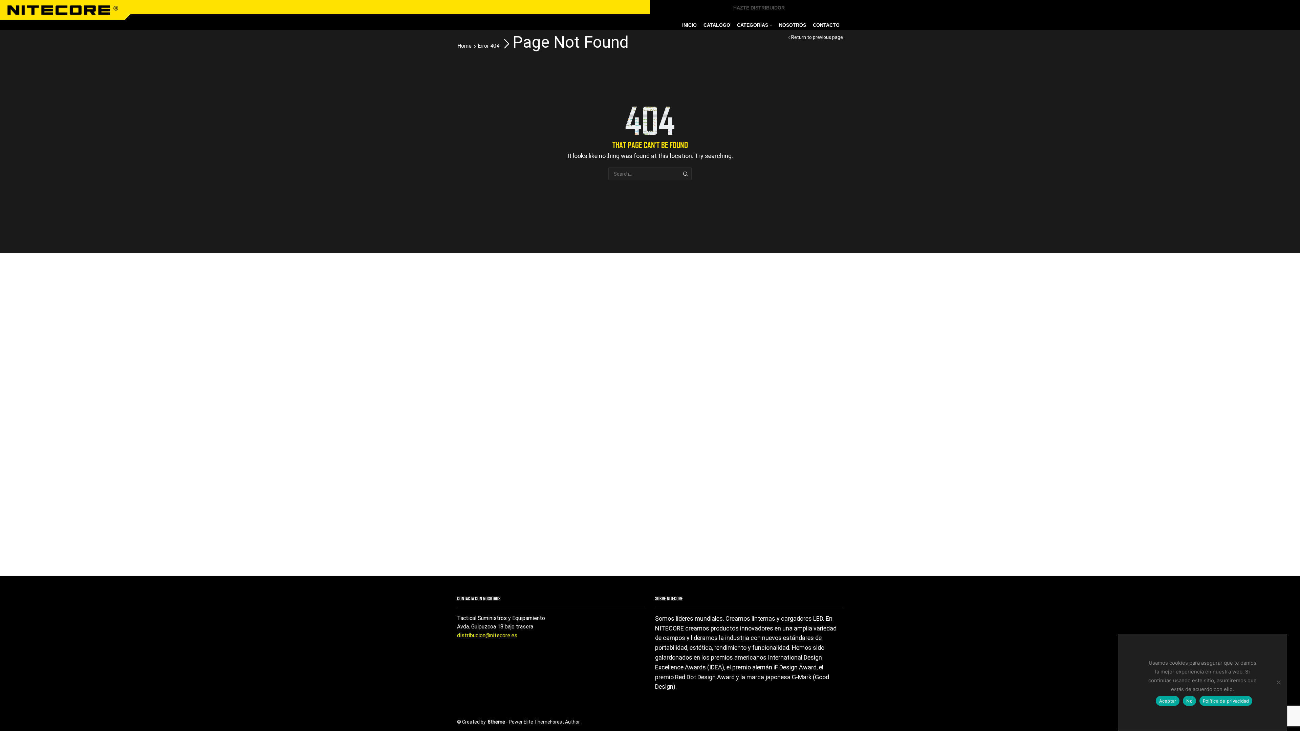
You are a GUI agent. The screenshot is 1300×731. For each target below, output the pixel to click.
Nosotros (792, 25)
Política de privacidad (1226, 701)
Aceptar (1167, 701)
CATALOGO (716, 25)
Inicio (689, 25)
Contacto (826, 25)
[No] (1278, 682)
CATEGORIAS (752, 25)
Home (464, 46)
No (1189, 701)
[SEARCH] (685, 174)
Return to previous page (817, 37)
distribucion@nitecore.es (487, 635)
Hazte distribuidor (759, 7)
